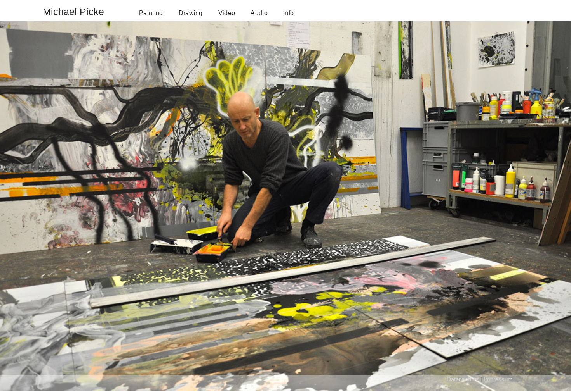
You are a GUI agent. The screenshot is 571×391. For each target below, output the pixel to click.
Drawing (191, 13)
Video (226, 13)
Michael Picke (73, 11)
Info (288, 13)
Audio (259, 13)
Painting (151, 13)
